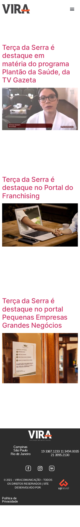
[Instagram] (40, 468)
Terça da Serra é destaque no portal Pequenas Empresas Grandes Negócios (34, 313)
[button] (72, 8)
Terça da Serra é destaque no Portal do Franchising (37, 187)
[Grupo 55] (28, 468)
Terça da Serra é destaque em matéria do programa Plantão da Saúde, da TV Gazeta (36, 63)
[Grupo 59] (52, 468)
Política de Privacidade (10, 499)
